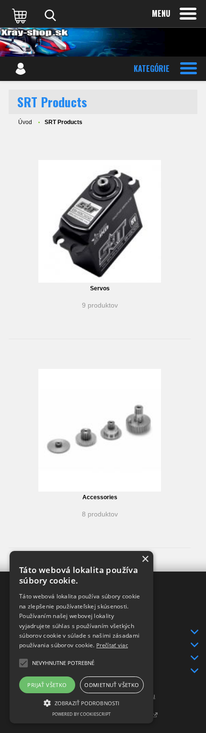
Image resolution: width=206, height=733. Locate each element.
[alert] (81, 637)
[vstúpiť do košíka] (21, 15)
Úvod (25, 122)
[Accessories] (99, 430)
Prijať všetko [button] (47, 684)
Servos (100, 288)
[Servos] (99, 221)
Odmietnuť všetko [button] (111, 684)
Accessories (99, 497)
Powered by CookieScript (81, 714)
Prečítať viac (112, 645)
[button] (81, 702)
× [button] (145, 559)
